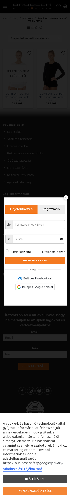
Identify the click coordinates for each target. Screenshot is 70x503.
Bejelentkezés (35, 260)
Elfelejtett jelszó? (53, 251)
